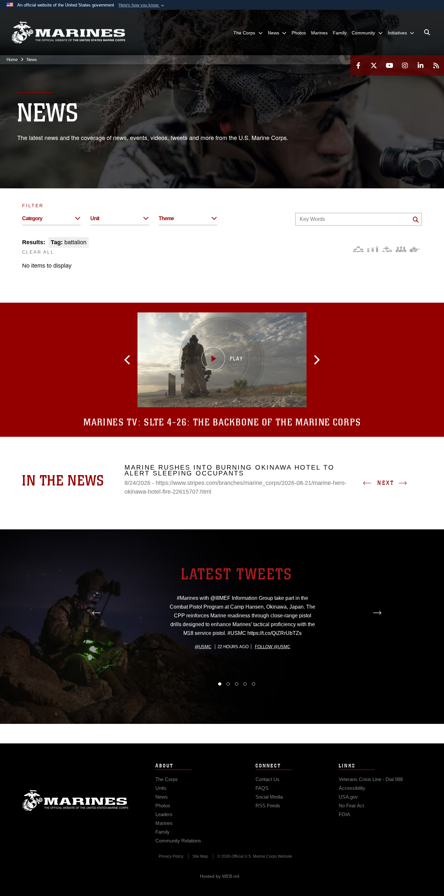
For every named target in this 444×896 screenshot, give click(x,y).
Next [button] (385, 482)
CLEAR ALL (38, 252)
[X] (374, 65)
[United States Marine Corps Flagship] (68, 32)
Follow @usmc (272, 646)
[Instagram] (405, 65)
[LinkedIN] (420, 65)
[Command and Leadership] (401, 249)
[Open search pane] (427, 32)
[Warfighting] (415, 249)
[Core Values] (386, 249)
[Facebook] (358, 65)
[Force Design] (358, 249)
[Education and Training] (372, 249)
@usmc (203, 646)
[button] (142, 5)
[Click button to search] (416, 219)
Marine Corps (75, 800)
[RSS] (436, 65)
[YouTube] (389, 65)
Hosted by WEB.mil (219, 876)
